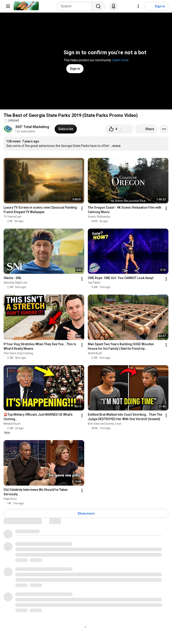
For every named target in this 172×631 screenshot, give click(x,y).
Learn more (120, 60)
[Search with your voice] (113, 6)
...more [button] (115, 146)
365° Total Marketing (32, 127)
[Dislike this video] (127, 128)
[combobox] (75, 6)
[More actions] (163, 128)
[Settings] (138, 6)
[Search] (98, 6)
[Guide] (8, 6)
